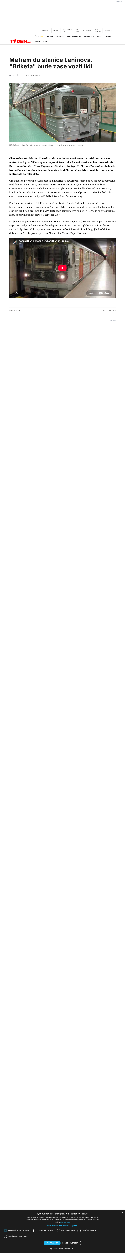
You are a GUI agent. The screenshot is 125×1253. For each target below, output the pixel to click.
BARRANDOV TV (67, 30)
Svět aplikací (98, 30)
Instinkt (56, 30)
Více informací (65, 1222)
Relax (45, 42)
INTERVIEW (87, 30)
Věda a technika (74, 36)
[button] (62, 1225)
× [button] (122, 1213)
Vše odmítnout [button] (71, 1243)
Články (38, 36)
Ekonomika (89, 36)
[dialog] (62, 1231)
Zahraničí (60, 36)
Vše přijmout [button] (52, 1243)
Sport (99, 36)
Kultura (107, 36)
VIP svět (77, 30)
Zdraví (37, 42)
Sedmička (45, 30)
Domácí (49, 36)
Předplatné (108, 30)
